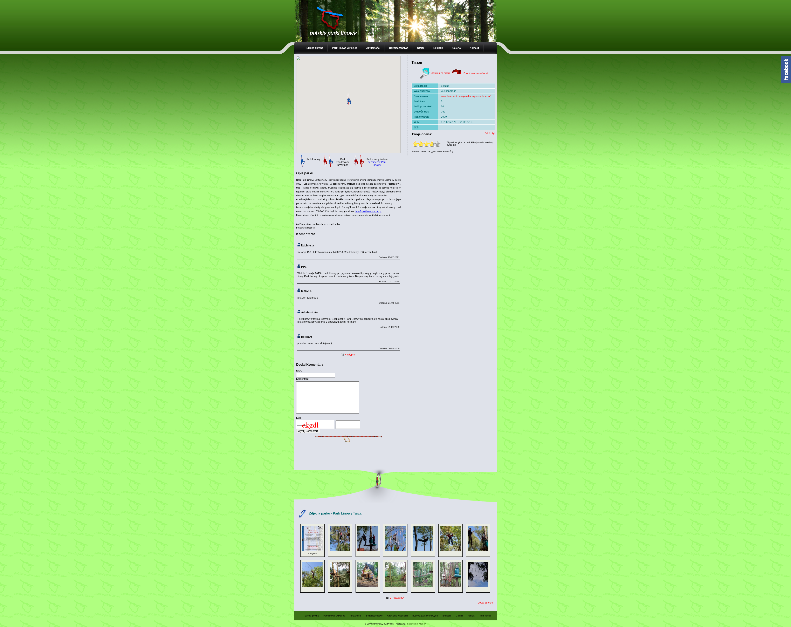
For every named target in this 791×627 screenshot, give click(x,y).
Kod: (298, 417)
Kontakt (474, 48)
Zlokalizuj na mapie (440, 73)
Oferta (421, 48)
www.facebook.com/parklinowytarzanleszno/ (465, 96)
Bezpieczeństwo (398, 48)
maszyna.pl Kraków (416, 623)
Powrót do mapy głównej (475, 73)
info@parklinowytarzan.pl (368, 211)
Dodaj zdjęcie (485, 602)
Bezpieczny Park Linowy (376, 163)
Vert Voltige (485, 615)
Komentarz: (302, 378)
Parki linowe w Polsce (344, 48)
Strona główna (315, 48)
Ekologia (438, 48)
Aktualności (373, 48)
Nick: (299, 370)
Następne (350, 354)
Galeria (456, 48)
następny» (399, 597)
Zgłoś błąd (490, 133)
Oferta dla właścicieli (397, 615)
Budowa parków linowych (425, 615)
